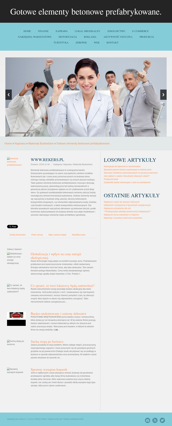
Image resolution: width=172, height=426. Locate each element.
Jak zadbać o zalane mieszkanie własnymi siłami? (127, 176)
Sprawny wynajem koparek (49, 369)
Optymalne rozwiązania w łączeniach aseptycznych (127, 205)
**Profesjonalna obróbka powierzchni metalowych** (127, 211)
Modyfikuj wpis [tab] (78, 235)
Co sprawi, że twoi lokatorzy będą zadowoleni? (62, 285)
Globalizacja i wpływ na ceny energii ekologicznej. (56, 256)
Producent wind (111, 179)
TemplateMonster (73, 419)
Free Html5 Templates (47, 419)
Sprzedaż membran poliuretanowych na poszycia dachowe (131, 173)
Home (8, 143)
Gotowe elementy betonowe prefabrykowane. (83, 143)
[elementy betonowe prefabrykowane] (16, 156)
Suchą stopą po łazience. (47, 341)
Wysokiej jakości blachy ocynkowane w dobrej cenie (128, 169)
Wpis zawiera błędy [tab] (57, 235)
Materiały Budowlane (41, 143)
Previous (8, 95)
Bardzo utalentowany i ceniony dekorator (58, 313)
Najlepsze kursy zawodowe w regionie (121, 215)
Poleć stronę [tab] (37, 235)
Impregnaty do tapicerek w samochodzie (122, 166)
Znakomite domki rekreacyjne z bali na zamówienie (127, 182)
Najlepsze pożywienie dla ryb (117, 208)
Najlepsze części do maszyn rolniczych (121, 202)
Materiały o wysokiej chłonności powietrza (123, 218)
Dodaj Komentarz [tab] (18, 235)
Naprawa (20, 143)
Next (163, 95)
